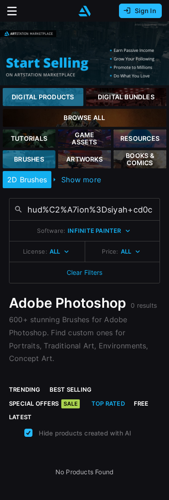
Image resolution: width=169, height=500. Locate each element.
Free (141, 403)
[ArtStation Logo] (84, 11)
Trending (25, 389)
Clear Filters (85, 272)
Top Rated (108, 403)
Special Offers (43, 403)
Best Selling (71, 389)
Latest (20, 417)
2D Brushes (27, 179)
